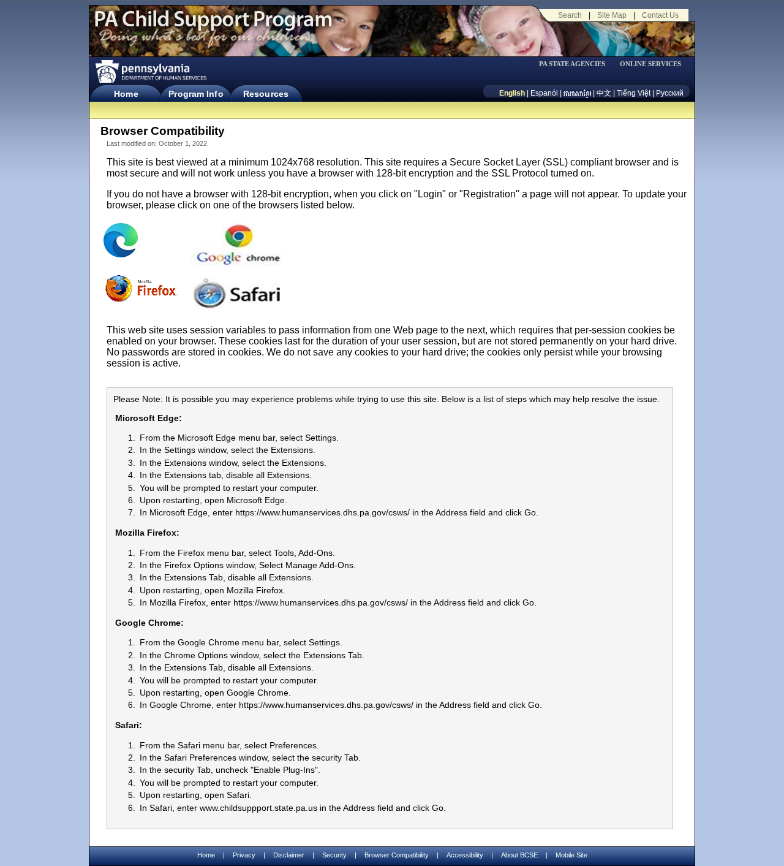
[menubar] (576, 64)
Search (570, 15)
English (512, 93)
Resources (265, 94)
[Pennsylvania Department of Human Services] (150, 71)
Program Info (195, 94)
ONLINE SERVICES (650, 64)
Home (126, 94)
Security (334, 855)
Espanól (544, 93)
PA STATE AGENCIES (572, 64)
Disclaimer (288, 855)
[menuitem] (576, 64)
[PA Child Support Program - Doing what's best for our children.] (213, 26)
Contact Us (660, 15)
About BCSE (519, 855)
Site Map (612, 15)
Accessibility (465, 855)
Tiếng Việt (633, 93)
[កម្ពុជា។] (577, 93)
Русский (670, 93)
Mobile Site (571, 855)
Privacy (244, 855)
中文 (604, 93)
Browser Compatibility (396, 855)
